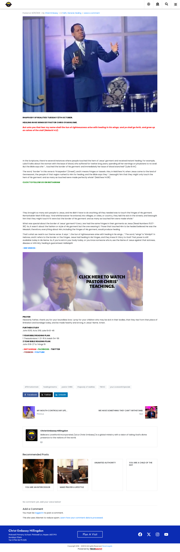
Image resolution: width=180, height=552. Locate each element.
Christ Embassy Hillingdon (54, 430)
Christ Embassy (51, 13)
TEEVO (102, 387)
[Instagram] (157, 534)
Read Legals (107, 546)
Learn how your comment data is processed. (81, 517)
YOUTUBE (40, 352)
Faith (64, 13)
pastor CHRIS (67, 387)
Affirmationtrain (32, 387)
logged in (39, 512)
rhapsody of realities (86, 387)
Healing (78, 13)
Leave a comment (92, 13)
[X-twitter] (149, 534)
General (70, 13)
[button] (176, 4)
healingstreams (50, 387)
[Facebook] (140, 534)
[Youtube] (166, 534)
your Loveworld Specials (120, 387)
